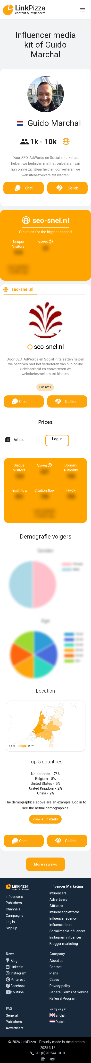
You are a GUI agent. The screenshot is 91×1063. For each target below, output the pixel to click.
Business (45, 387)
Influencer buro (61, 925)
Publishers (14, 903)
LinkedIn (17, 967)
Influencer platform (64, 912)
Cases (54, 979)
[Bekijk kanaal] (66, 144)
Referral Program (63, 998)
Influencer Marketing (66, 886)
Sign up (11, 928)
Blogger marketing (64, 944)
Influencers (14, 897)
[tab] (18, 289)
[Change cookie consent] (43, 1059)
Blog (14, 961)
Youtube (17, 992)
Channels (13, 909)
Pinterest (18, 979)
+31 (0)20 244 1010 (49, 1053)
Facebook (18, 986)
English (60, 1015)
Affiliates (56, 906)
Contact (56, 967)
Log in (10, 922)
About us (56, 961)
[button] (45, 819)
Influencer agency (63, 918)
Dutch (60, 1022)
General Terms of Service (69, 992)
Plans (54, 973)
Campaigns (14, 915)
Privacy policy (60, 986)
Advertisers (58, 899)
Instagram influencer (65, 937)
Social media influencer (67, 931)
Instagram (18, 973)
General (12, 1015)
